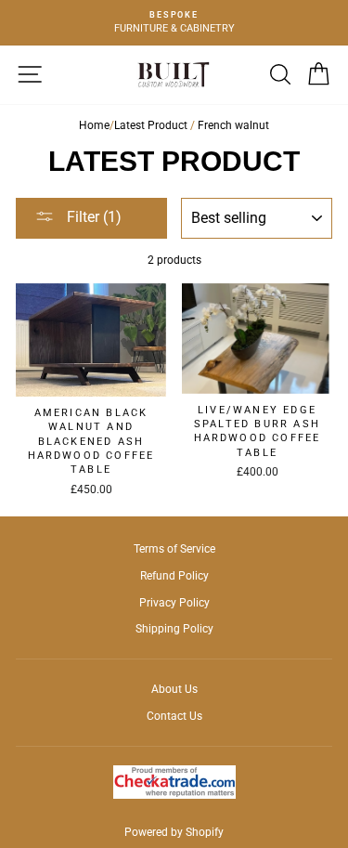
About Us (174, 689)
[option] (174, 22)
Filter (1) (92, 217)
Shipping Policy (174, 628)
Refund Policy (174, 575)
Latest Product (150, 125)
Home (94, 125)
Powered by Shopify (174, 832)
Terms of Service (174, 548)
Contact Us (174, 716)
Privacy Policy (174, 602)
